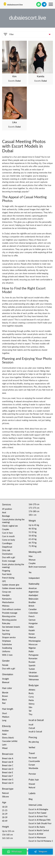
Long (4, 721)
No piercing (34, 742)
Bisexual (5, 682)
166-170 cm (34, 504)
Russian (32, 662)
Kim (14, 76)
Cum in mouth (8, 536)
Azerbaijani (33, 595)
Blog (30, 799)
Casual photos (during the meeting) (13, 521)
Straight (5, 679)
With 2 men (7, 655)
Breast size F (7, 776)
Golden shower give (10, 585)
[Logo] (16, 4)
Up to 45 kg (34, 525)
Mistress (5, 606)
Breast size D (7, 769)
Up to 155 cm (8, 831)
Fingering (6, 571)
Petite (31, 700)
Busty (31, 693)
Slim (30, 707)
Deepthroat (7, 547)
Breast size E (7, 773)
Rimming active (9, 617)
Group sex (6, 592)
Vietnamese (34, 680)
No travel (33, 758)
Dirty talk (6, 551)
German (32, 620)
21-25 (4, 811)
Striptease (6, 641)
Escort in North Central (39, 831)
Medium (5, 717)
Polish (31, 652)
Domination (7, 554)
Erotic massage (8, 561)
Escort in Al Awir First (38, 817)
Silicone (5, 797)
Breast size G (7, 780)
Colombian (33, 613)
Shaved (32, 784)
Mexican (32, 638)
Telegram (42, 851)
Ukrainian (33, 673)
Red (4, 703)
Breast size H (7, 783)
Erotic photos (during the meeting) (13, 566)
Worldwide (33, 768)
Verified (32, 748)
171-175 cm (34, 508)
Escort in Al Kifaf (36, 834)
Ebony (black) (8, 738)
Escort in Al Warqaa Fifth (39, 820)
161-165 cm (7, 838)
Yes (30, 573)
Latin (4, 745)
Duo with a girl (8, 558)
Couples (5, 529)
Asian (4, 734)
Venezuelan (33, 676)
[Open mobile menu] (51, 4)
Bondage (6, 516)
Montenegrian (35, 641)
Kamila (40, 76)
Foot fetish (7, 574)
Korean (32, 634)
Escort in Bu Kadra (37, 827)
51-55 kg (32, 532)
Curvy (31, 697)
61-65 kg (32, 539)
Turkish (32, 669)
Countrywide (34, 761)
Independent (34, 578)
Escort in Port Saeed (37, 813)
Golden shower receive (12, 588)
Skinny (31, 704)
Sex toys (5, 631)
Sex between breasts (11, 627)
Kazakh (32, 631)
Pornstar (32, 774)
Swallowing (7, 648)
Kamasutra (6, 599)
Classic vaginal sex (10, 526)
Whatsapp (16, 851)
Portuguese (33, 655)
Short (4, 714)
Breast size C (7, 766)
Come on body (8, 540)
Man (31, 556)
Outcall (32, 728)
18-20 (4, 807)
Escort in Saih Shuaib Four (40, 824)
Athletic (32, 690)
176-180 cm (34, 512)
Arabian (5, 731)
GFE (4, 581)
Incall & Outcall (35, 732)
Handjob (6, 595)
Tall (30, 711)
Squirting (6, 634)
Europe (32, 765)
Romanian (33, 659)
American (33, 588)
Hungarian (33, 624)
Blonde (5, 693)
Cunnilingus (7, 544)
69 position (7, 509)
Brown (5, 696)
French (32, 617)
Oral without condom (11, 609)
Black (4, 700)
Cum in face (7, 533)
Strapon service (9, 638)
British (31, 606)
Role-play (6, 624)
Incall (31, 725)
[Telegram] (44, 4)
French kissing (8, 578)
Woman (32, 560)
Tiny (30, 714)
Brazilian (32, 602)
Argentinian (34, 592)
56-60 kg (32, 536)
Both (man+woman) (37, 567)
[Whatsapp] (38, 4)
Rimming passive (9, 620)
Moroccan (33, 645)
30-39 (4, 818)
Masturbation (8, 602)
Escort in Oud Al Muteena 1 (41, 841)
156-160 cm (7, 835)
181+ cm (32, 515)
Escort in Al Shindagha (38, 810)
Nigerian (32, 648)
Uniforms (6, 652)
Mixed (4, 748)
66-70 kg (32, 543)
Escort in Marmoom (37, 838)
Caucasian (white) (9, 741)
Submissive (7, 645)
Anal (4, 513)
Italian (31, 627)
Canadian (33, 609)
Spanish (32, 666)
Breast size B (7, 762)
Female (5, 665)
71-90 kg (32, 546)
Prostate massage (9, 613)
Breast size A (7, 759)
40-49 (4, 821)
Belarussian (33, 599)
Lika (14, 122)
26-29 (4, 814)
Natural (5, 793)
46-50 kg (32, 529)
